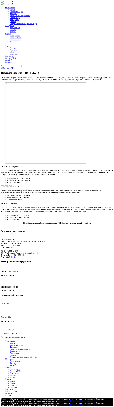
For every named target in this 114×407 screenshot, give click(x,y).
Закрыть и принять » (88, 401)
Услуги (12, 44)
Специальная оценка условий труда (23, 24)
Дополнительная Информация (68, 401)
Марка (12, 10)
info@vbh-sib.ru (11, 257)
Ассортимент (15, 28)
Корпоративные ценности (20, 16)
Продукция (9, 26)
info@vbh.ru (10, 247)
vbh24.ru (87, 223)
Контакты (9, 56)
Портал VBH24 (15, 38)
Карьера (8, 46)
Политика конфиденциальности (13, 337)
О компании (10, 8)
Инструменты (15, 36)
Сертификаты (15, 40)
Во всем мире (15, 18)
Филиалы (13, 14)
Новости (13, 22)
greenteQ (13, 32)
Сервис (8, 34)
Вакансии (13, 54)
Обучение (13, 52)
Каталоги (13, 42)
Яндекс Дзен (10, 329)
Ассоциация (14, 20)
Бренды (13, 30)
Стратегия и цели (16, 12)
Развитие (13, 50)
